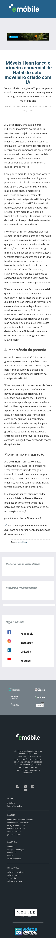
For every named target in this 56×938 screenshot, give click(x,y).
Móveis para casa (14, 881)
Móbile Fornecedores (15, 872)
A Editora (11, 803)
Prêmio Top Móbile (14, 806)
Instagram (26, 642)
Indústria (10, 847)
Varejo (10, 856)
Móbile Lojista (13, 875)
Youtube (25, 660)
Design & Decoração (15, 850)
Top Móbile (11, 878)
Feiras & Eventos (14, 859)
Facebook (26, 633)
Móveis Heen (21, 542)
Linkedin (25, 651)
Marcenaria (12, 853)
